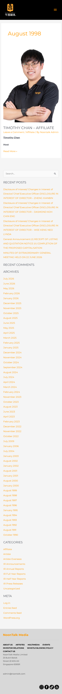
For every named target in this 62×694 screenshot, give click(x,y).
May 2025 (8, 328)
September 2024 (12, 367)
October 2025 (11, 313)
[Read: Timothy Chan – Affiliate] (31, 85)
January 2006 (11, 446)
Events (46, 645)
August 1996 (10, 505)
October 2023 (11, 402)
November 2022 (12, 431)
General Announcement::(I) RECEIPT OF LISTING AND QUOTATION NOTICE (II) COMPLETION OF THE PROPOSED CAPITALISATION (30, 243)
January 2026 (11, 298)
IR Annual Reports (13, 569)
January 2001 (10, 475)
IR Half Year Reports (14, 579)
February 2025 (11, 342)
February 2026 (11, 293)
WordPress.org (11, 618)
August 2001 (10, 470)
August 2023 (10, 406)
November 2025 (12, 308)
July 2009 (8, 441)
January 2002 (11, 466)
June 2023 (9, 411)
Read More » (10, 151)
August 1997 (10, 500)
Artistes (20, 645)
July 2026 (8, 278)
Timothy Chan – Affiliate (28, 128)
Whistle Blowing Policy (40, 648)
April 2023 (9, 416)
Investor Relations (13, 648)
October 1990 (10, 535)
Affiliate (30, 132)
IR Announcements (14, 564)
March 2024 (10, 387)
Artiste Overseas (12, 559)
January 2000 (11, 485)
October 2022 (11, 436)
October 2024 (11, 362)
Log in (6, 603)
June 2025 (9, 323)
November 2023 (12, 397)
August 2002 (10, 461)
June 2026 (9, 283)
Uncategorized (11, 588)
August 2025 (10, 318)
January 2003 (11, 456)
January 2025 (10, 347)
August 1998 (10, 495)
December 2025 (12, 303)
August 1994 (10, 515)
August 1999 (10, 490)
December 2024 (12, 352)
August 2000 (10, 480)
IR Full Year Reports (14, 574)
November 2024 (12, 357)
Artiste (7, 554)
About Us (8, 645)
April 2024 (9, 382)
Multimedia (34, 645)
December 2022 (12, 426)
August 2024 (10, 372)
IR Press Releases (13, 583)
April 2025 (9, 333)
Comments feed (12, 613)
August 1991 (9, 530)
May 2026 (8, 288)
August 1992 (10, 525)
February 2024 (11, 392)
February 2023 (11, 421)
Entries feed (10, 608)
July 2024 (8, 377)
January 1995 (10, 510)
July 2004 (8, 451)
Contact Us (9, 651)
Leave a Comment (13, 132)
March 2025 (9, 337)
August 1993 (10, 520)
